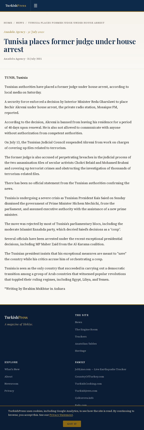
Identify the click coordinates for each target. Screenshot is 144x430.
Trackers (81, 336)
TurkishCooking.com (88, 384)
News (20, 22)
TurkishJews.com (86, 391)
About (8, 376)
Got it (72, 424)
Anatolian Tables (86, 343)
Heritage (80, 351)
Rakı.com (81, 405)
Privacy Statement (61, 415)
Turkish (15, 5)
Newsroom (11, 384)
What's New (12, 369)
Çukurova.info (84, 398)
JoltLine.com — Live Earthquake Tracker (100, 369)
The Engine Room (86, 329)
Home (8, 22)
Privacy (9, 391)
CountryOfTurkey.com (89, 376)
